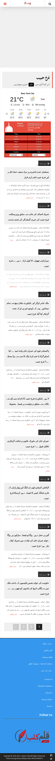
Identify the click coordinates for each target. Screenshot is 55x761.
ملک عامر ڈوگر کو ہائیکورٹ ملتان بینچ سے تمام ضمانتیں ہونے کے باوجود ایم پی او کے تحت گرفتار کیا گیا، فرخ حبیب (28, 308)
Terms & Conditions (45, 686)
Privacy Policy (47, 700)
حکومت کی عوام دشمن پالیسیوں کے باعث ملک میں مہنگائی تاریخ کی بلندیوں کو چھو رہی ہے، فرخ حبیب (28, 588)
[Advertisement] (27, 38)
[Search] (50, 4)
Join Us (49, 706)
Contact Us (48, 679)
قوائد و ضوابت (47, 657)
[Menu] (5, 3)
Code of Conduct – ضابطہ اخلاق (40, 664)
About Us (49, 693)
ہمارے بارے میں (46, 671)
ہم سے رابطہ (47, 644)
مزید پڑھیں (29, 198)
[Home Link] (27, 3)
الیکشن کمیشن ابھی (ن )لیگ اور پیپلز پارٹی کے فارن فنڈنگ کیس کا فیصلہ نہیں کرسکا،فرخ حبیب (28, 492)
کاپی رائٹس (48, 650)
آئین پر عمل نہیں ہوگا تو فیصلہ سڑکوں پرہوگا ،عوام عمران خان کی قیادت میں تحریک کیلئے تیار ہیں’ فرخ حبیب (28, 540)
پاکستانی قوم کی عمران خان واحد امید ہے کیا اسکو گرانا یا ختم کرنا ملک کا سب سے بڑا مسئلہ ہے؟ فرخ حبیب (27, 356)
